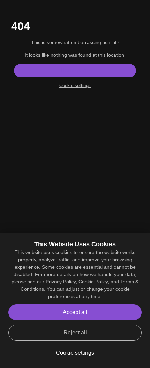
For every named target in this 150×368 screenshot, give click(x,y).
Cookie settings (75, 85)
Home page (75, 70)
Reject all (75, 332)
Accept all (75, 312)
